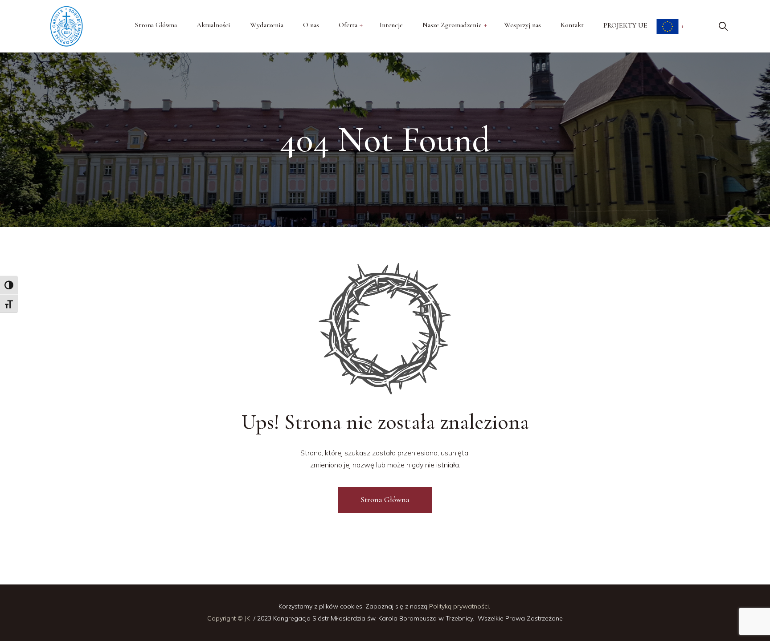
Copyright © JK (229, 618)
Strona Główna (385, 499)
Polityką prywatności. (460, 606)
